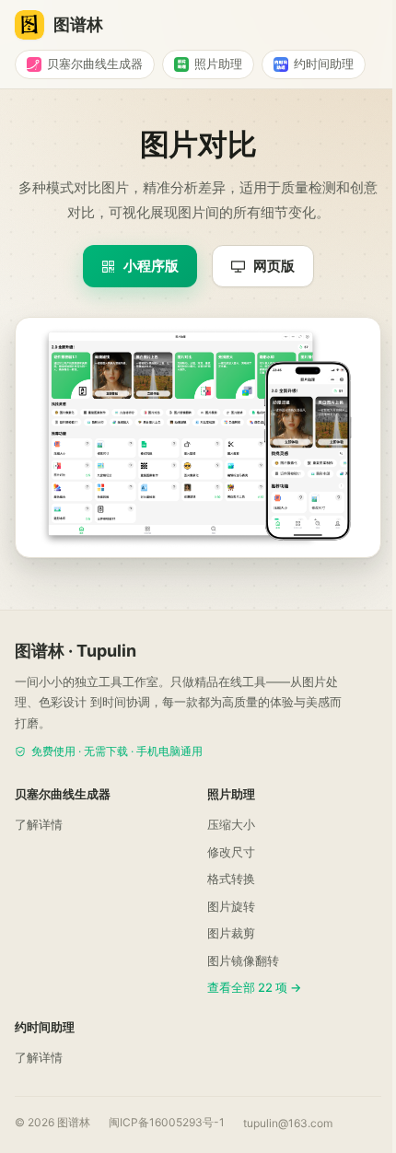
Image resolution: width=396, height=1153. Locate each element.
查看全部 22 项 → (254, 987)
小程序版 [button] (151, 265)
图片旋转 (231, 906)
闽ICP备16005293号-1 (167, 1122)
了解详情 (39, 824)
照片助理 (218, 63)
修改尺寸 (231, 851)
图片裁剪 (231, 933)
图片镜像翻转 (243, 960)
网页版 (274, 265)
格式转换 (231, 878)
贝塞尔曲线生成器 (95, 63)
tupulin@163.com (287, 1123)
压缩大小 (231, 824)
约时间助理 (324, 63)
